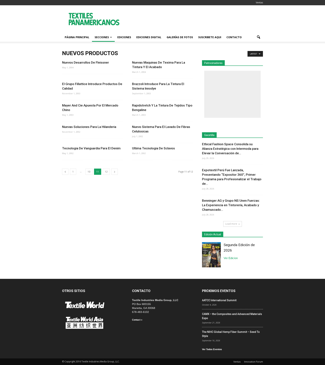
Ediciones (124, 37)
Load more (231, 223)
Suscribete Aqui (209, 37)
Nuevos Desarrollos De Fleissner (85, 62)
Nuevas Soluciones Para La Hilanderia (89, 127)
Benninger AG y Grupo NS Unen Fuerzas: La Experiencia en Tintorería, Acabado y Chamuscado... (231, 205)
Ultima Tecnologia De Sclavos (153, 148)
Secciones (102, 37)
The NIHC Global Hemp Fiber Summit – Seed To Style (231, 334)
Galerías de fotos (180, 37)
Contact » (137, 320)
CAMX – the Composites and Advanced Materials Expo (232, 316)
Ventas (259, 2)
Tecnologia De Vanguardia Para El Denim (91, 148)
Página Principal (77, 37)
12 (106, 171)
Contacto (234, 37)
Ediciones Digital (148, 37)
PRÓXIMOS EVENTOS (218, 290)
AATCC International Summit (219, 300)
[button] (258, 37)
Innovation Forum (253, 361)
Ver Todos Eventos (212, 349)
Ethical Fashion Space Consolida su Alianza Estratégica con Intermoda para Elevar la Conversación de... (230, 148)
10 (89, 171)
